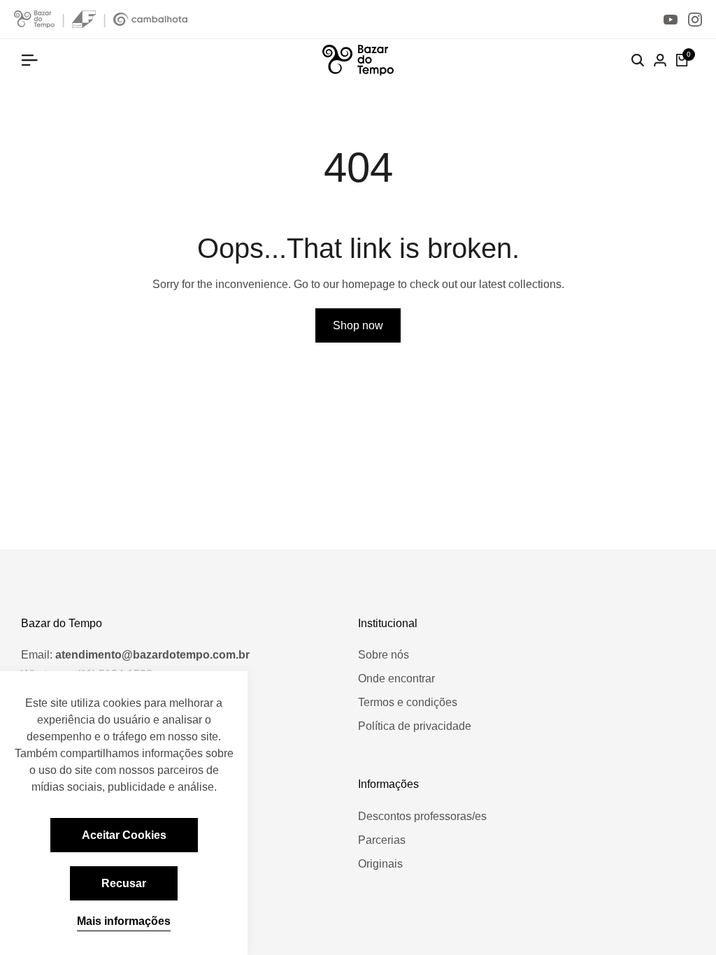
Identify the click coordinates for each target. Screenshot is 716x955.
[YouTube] (671, 20)
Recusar (123, 883)
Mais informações (124, 921)
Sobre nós (383, 655)
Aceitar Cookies (124, 835)
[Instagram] (695, 20)
